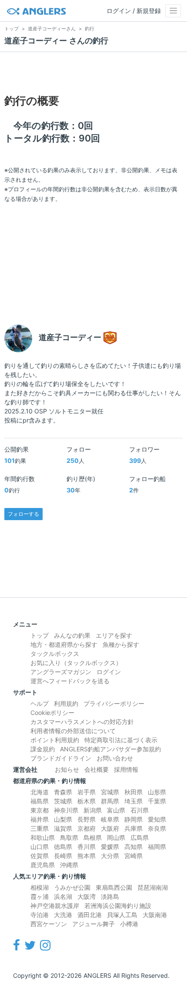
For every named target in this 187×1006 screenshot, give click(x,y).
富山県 (116, 810)
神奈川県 (66, 810)
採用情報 (126, 769)
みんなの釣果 (72, 635)
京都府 (86, 828)
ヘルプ (39, 703)
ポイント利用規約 (54, 740)
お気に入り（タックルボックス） (76, 662)
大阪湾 (86, 896)
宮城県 (110, 792)
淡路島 (110, 896)
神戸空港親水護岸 (54, 905)
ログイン (109, 671)
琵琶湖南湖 (152, 887)
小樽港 (129, 923)
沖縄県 (69, 864)
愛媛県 (110, 846)
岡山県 (116, 837)
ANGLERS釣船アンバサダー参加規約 (110, 749)
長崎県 (63, 855)
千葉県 (157, 801)
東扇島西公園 (114, 887)
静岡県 (133, 819)
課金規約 (42, 749)
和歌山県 (42, 837)
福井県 (39, 819)
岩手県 (86, 792)
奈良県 (157, 828)
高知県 (133, 846)
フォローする (23, 514)
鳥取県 (69, 837)
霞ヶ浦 (39, 896)
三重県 (39, 828)
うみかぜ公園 (72, 887)
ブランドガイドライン (60, 758)
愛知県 (157, 819)
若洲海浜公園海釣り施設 (117, 905)
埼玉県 (133, 801)
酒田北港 (89, 914)
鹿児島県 (42, 864)
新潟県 (92, 810)
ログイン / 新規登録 (134, 10)
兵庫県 (133, 828)
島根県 (92, 837)
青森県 (63, 792)
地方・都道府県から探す (63, 644)
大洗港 (63, 914)
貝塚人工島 (122, 914)
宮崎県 (133, 855)
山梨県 (63, 819)
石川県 (139, 810)
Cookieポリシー (52, 712)
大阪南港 (155, 914)
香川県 (86, 846)
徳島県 (63, 846)
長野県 (86, 819)
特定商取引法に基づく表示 (120, 740)
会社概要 (96, 769)
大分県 (110, 855)
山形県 (157, 792)
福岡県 (157, 846)
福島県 (39, 801)
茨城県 (63, 801)
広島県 (139, 837)
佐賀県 (39, 855)
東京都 (39, 810)
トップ (39, 635)
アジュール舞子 (93, 923)
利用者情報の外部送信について (73, 730)
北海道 (39, 792)
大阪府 (110, 828)
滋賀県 (63, 828)
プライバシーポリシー (113, 703)
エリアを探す (114, 635)
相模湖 (39, 887)
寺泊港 (39, 914)
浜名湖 (63, 896)
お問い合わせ (115, 758)
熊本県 (86, 855)
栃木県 (86, 801)
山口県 (39, 846)
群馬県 (110, 801)
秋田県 (133, 792)
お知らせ (67, 769)
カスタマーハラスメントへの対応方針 (82, 721)
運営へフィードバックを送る (70, 681)
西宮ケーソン (48, 923)
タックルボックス (54, 653)
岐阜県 (110, 819)
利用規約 (66, 703)
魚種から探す (121, 644)
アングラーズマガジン (60, 671)
